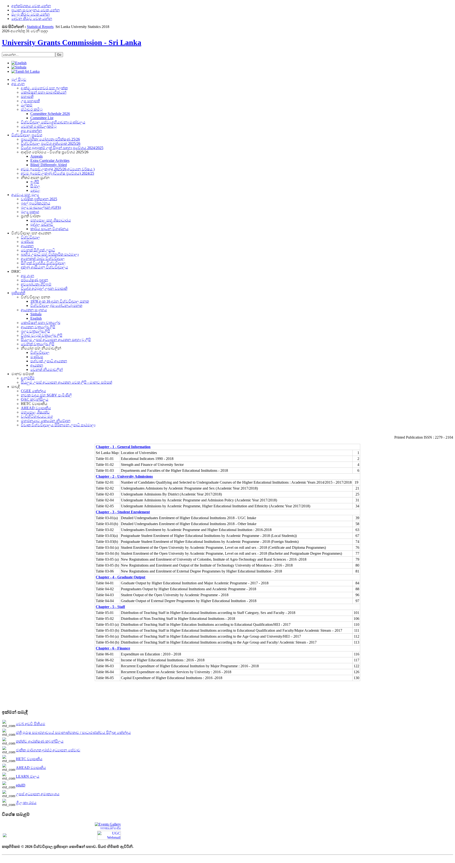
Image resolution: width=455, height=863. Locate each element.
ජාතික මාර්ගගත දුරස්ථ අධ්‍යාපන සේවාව (48, 750)
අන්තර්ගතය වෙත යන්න (31, 6)
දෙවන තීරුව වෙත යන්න (31, 19)
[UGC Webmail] (109, 835)
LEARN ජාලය (27, 776)
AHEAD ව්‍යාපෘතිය (31, 768)
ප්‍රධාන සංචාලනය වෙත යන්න (35, 10)
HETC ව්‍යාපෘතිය (29, 759)
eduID (20, 785)
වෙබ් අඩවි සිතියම (30, 724)
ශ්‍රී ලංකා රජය (26, 803)
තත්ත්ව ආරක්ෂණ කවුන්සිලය (40, 741)
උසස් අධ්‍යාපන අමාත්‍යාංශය (37, 794)
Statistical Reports (40, 27)
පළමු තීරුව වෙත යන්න (30, 14)
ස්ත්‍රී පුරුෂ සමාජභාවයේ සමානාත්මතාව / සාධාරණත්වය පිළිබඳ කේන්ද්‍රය (73, 733)
